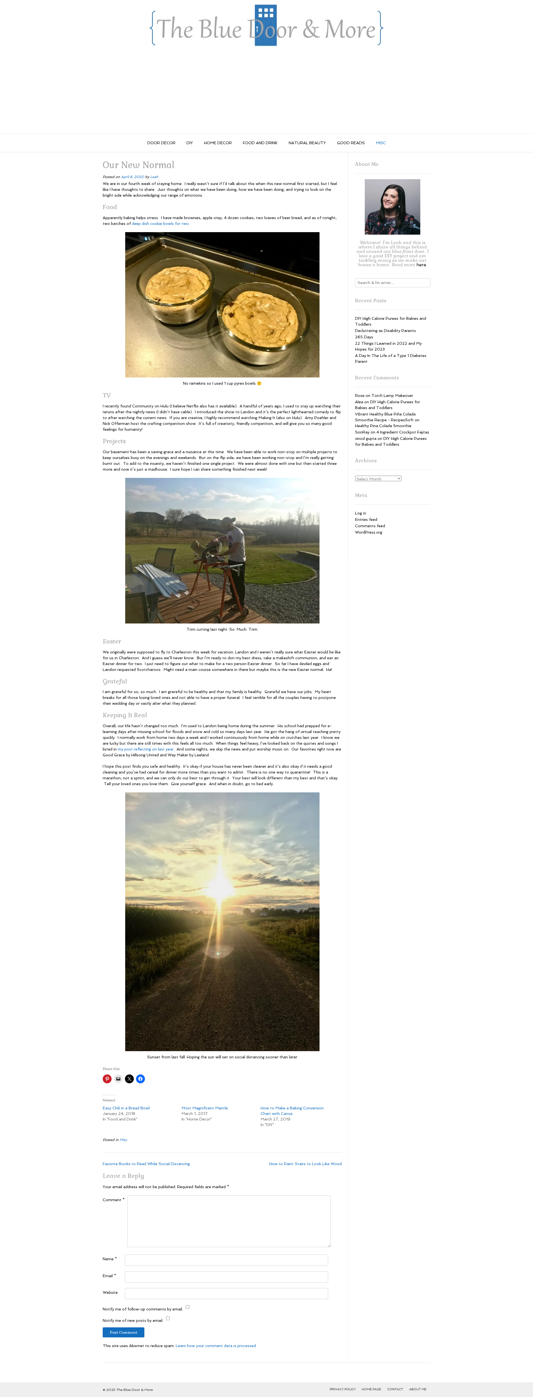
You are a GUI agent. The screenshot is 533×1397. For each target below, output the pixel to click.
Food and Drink (260, 143)
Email (109, 1276)
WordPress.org (368, 532)
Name (110, 1259)
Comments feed (370, 526)
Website (110, 1292)
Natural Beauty (307, 143)
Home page (371, 1389)
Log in (360, 513)
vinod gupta (365, 438)
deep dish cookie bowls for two (160, 223)
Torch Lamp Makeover (392, 395)
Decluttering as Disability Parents (385, 330)
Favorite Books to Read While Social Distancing (146, 1164)
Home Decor (218, 143)
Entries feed (366, 519)
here (421, 264)
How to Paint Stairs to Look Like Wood (305, 1164)
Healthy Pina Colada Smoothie (383, 426)
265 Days (364, 337)
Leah (154, 177)
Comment (114, 1200)
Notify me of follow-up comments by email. (143, 1309)
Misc (381, 143)
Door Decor (161, 143)
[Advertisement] (266, 92)
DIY (190, 143)
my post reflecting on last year (146, 749)
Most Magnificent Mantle (205, 1108)
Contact (395, 1389)
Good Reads (351, 143)
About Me (417, 1389)
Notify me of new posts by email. (133, 1320)
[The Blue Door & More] (266, 25)
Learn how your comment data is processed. (216, 1345)
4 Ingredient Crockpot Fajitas (402, 432)
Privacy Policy (343, 1389)
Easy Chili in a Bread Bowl (126, 1108)
